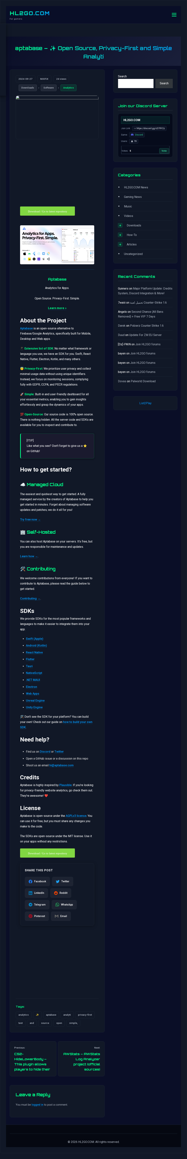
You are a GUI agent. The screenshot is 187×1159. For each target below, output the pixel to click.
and (32, 1022)
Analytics (68, 87)
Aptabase (26, 328)
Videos (128, 216)
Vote (164, 151)
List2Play (145, 403)
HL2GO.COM (30, 13)
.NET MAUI (33, 680)
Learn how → (29, 556)
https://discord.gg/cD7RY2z (151, 128)
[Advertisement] (57, 170)
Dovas (122, 381)
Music (128, 206)
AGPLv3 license (76, 816)
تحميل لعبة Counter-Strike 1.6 (148, 302)
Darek (121, 325)
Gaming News (133, 197)
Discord (45, 751)
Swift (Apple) (34, 638)
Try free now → (30, 519)
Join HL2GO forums (148, 344)
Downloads (27, 87)
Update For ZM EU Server (145, 335)
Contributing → (30, 598)
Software (48, 87)
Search (122, 76)
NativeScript (34, 673)
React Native (34, 652)
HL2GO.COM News (136, 187)
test (20, 1022)
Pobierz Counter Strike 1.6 (147, 325)
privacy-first (85, 1014)
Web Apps (32, 693)
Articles (132, 244)
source (45, 1022)
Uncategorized (133, 254)
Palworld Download (143, 381)
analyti (67, 1014)
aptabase (51, 1014)
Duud (121, 335)
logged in (37, 1104)
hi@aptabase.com (61, 765)
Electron (31, 687)
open (59, 1022)
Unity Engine (34, 707)
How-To (132, 235)
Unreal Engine (35, 700)
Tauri (29, 666)
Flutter (30, 659)
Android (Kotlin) (36, 645)
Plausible (65, 785)
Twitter (59, 751)
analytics (23, 1014)
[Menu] (174, 14)
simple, (73, 1022)
